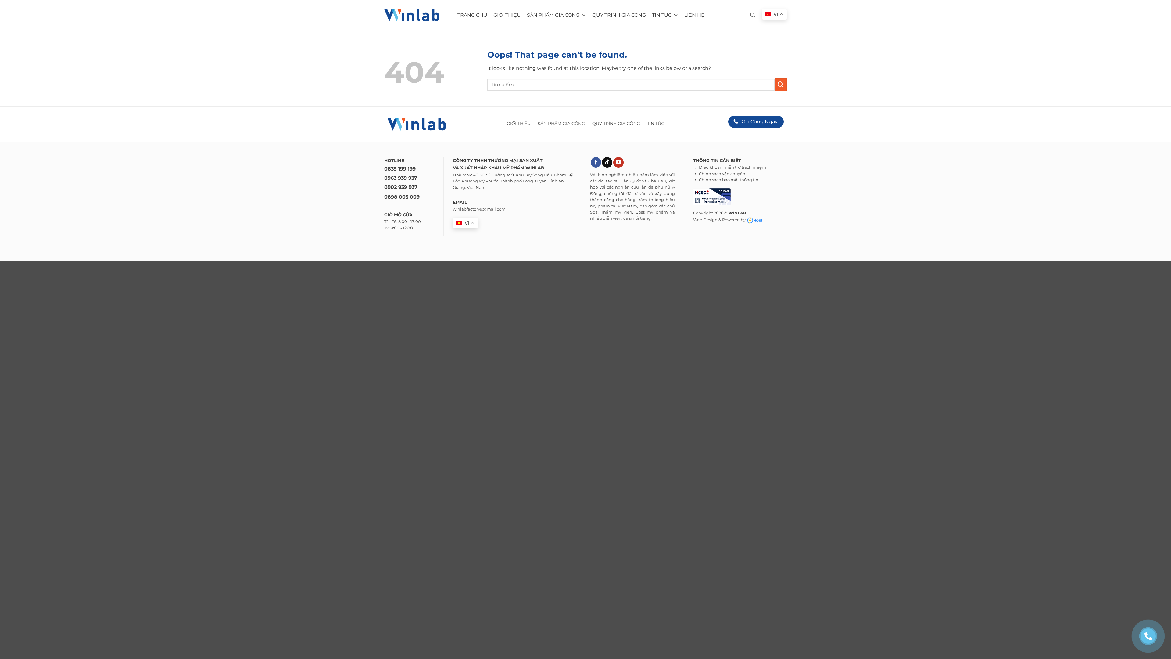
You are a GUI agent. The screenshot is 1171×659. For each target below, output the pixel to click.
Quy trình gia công (619, 15)
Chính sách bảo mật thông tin (728, 180)
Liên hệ (694, 15)
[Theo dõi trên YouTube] (618, 162)
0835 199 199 (400, 169)
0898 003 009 (402, 197)
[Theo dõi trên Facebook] (596, 162)
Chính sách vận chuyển (722, 173)
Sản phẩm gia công (553, 15)
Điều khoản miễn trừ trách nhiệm (732, 167)
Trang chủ (472, 15)
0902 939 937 (400, 187)
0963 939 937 (400, 178)
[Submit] (781, 84)
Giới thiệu (507, 15)
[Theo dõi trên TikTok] (607, 162)
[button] (752, 15)
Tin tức (661, 15)
